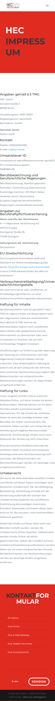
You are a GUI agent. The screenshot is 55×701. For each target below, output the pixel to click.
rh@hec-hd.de (16, 149)
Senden (39, 681)
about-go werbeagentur (34, 697)
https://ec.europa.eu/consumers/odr (29, 267)
